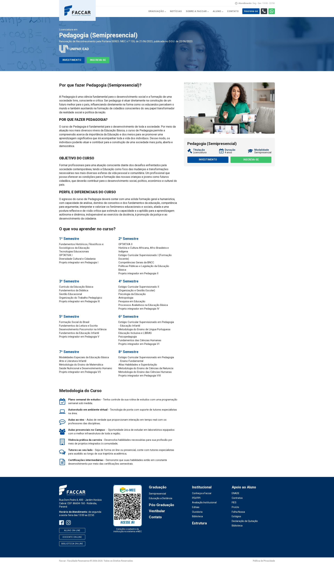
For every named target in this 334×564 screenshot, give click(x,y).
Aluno (217, 11)
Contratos (237, 498)
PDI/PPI (196, 498)
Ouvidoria (197, 511)
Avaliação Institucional (204, 502)
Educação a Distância (160, 498)
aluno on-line (72, 530)
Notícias (176, 11)
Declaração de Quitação (245, 521)
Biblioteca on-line (72, 543)
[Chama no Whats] (271, 11)
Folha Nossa (238, 511)
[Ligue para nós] (264, 11)
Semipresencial (157, 493)
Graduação (156, 11)
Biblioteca (197, 516)
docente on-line (72, 537)
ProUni (235, 507)
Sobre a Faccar (196, 11)
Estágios (236, 516)
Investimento (71, 60)
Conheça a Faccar (202, 493)
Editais (195, 507)
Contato (233, 11)
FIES (234, 502)
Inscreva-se (98, 60)
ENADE (235, 493)
